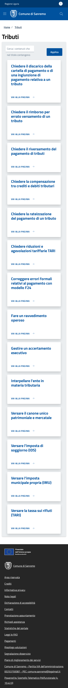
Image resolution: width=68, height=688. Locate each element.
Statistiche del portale (16, 628)
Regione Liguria (12, 3)
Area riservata (12, 577)
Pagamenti (10, 641)
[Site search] (61, 14)
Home (7, 27)
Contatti (8, 609)
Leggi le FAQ (11, 634)
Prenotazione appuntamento (19, 615)
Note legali (10, 596)
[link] (23, 97)
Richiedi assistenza (14, 622)
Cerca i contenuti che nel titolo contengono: (18, 52)
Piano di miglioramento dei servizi (22, 660)
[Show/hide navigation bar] (5, 14)
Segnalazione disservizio (17, 654)
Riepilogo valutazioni (15, 647)
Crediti (8, 584)
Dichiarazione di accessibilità (19, 603)
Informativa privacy (14, 590)
